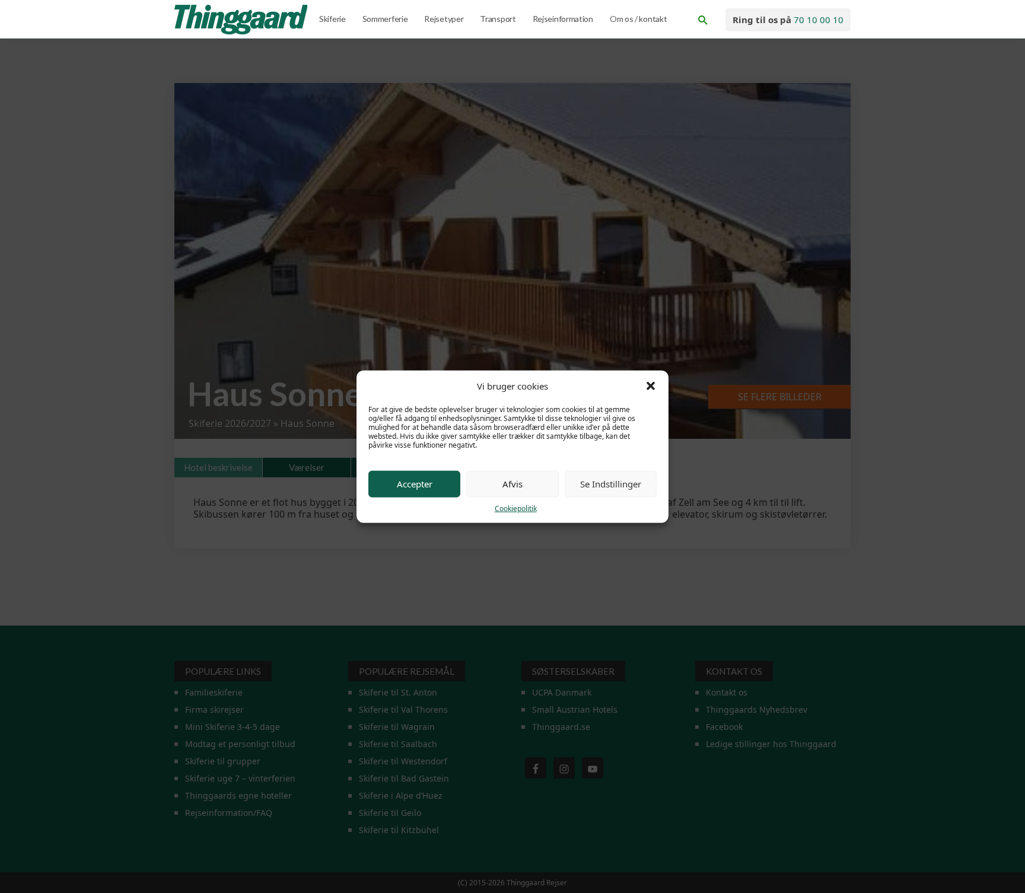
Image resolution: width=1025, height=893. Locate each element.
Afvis (512, 484)
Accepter (414, 484)
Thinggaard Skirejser (242, 19)
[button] (651, 386)
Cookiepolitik (516, 508)
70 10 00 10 (818, 19)
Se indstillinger (610, 484)
